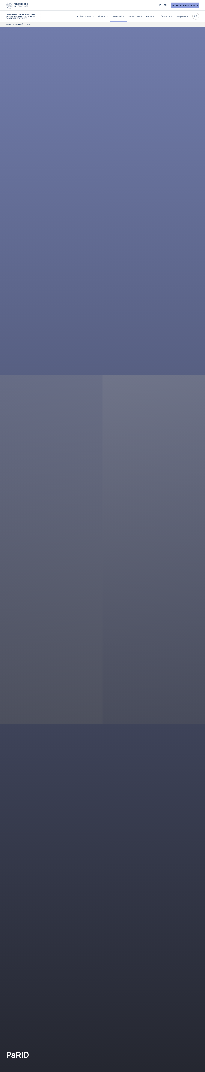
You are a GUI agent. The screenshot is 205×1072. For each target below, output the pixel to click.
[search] (195, 16)
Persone (150, 16)
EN (165, 5)
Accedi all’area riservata (185, 5)
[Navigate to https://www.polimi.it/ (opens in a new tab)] (17, 5)
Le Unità (19, 24)
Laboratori (117, 16)
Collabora (165, 16)
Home (8, 24)
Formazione (134, 16)
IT (160, 5)
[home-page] (20, 16)
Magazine (181, 16)
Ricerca (101, 16)
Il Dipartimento (84, 16)
